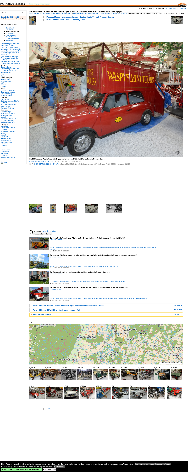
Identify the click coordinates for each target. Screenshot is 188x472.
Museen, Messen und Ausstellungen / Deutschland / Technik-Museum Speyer (80, 17)
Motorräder (5, 126)
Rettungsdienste (6, 96)
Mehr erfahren (59, 467)
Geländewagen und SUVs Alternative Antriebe (10, 44)
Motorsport (4, 144)
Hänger (3, 87)
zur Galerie (178, 305)
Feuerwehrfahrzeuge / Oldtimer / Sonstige (134, 298)
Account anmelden (179, 8)
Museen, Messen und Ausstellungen (85, 13)
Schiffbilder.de (10, 33)
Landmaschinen (6, 142)
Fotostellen (5, 153)
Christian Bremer (35, 161)
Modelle (4, 117)
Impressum (45, 4)
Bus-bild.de (9, 30)
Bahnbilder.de (10, 28)
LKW (2, 83)
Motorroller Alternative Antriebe (11, 51)
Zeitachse (4, 155)
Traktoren (4, 85)
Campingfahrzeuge (7, 67)
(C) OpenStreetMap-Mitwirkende (170, 363)
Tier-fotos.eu (10, 40)
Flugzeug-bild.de (11, 35)
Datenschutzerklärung (8, 157)
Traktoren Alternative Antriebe (11, 62)
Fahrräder (4, 137)
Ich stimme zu (49, 469)
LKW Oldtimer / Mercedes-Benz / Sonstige (63, 281)
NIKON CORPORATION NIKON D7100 (47, 164)
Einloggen (168, 8)
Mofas (3, 133)
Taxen (3, 76)
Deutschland (104, 13)
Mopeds (4, 135)
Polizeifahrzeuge (7, 94)
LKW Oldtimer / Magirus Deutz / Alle (110, 298)
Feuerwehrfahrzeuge (8, 90)
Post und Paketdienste (8, 119)
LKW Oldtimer (5, 99)
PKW (2, 74)
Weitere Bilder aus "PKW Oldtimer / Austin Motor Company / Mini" (56, 310)
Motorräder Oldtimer (8, 128)
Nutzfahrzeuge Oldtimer (9, 104)
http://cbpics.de (47, 161)
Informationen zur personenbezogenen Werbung (152, 464)
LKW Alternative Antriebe (9, 47)
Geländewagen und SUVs (10, 69)
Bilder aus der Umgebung (42, 314)
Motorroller (4, 130)
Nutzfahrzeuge (6, 81)
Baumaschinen (6, 79)
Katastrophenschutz (8, 122)
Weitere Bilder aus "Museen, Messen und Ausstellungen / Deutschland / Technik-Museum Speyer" (68, 306)
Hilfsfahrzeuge (6, 112)
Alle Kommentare (49, 231)
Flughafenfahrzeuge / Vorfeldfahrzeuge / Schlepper (114, 247)
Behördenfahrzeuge (8, 92)
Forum (31, 4)
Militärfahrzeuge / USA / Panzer (108, 266)
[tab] (106, 306)
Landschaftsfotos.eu (12, 38)
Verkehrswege (6, 140)
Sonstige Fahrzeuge (8, 113)
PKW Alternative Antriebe (9, 56)
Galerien (4, 146)
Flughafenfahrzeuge (8, 121)
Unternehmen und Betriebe (10, 63)
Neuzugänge (5, 150)
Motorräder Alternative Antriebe (11, 49)
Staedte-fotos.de (11, 37)
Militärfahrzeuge (6, 115)
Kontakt (37, 4)
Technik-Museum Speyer (119, 13)
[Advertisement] (76, 31)
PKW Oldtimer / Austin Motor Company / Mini (65, 20)
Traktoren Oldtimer (7, 108)
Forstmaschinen (6, 138)
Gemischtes (5, 152)
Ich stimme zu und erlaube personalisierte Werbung (22, 469)
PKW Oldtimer (6, 106)
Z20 (48, 409)
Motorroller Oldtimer (8, 131)
